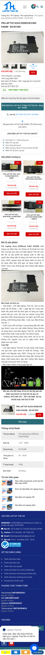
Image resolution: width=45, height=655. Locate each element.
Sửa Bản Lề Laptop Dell (25, 505)
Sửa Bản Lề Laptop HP (24, 497)
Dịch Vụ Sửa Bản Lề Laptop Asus (29, 489)
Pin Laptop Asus (26, 16)
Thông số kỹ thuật (33, 67)
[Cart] (33, 6)
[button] (22, 106)
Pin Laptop (15, 16)
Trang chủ (5, 16)
